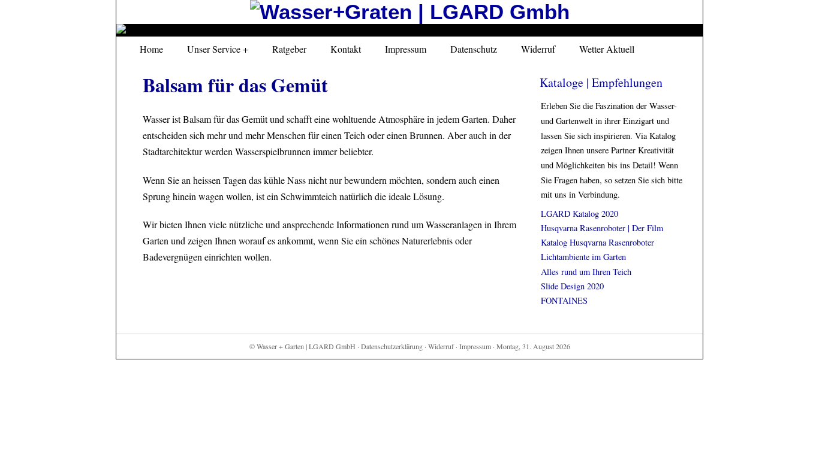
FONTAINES (564, 300)
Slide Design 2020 (572, 286)
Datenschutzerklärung (392, 346)
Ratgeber (289, 49)
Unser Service (213, 49)
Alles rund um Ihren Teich (586, 271)
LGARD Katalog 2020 (579, 213)
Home (151, 49)
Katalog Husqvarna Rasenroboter (597, 242)
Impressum (405, 49)
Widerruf (538, 49)
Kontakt (345, 49)
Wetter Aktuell (606, 49)
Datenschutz (473, 49)
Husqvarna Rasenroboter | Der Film (602, 228)
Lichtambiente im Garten (583, 256)
